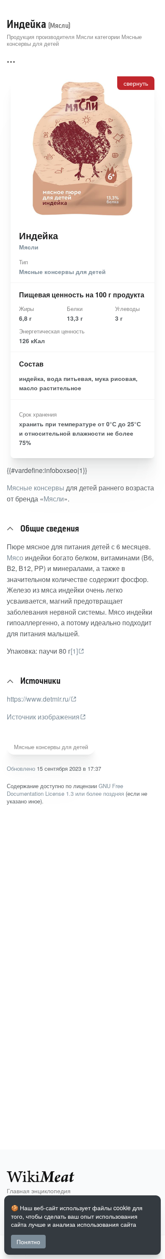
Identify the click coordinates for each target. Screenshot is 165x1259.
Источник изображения (43, 717)
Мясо (15, 557)
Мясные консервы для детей (62, 271)
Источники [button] (40, 681)
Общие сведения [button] (49, 529)
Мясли (28, 247)
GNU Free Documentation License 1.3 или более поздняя (65, 789)
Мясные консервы (35, 487)
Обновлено (21, 768)
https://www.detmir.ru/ (38, 699)
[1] (74, 651)
